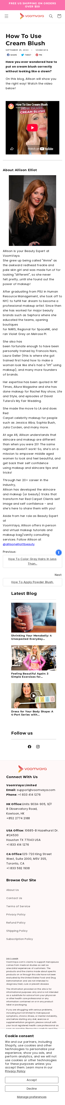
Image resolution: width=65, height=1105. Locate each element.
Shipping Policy (17, 931)
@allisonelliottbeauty (19, 544)
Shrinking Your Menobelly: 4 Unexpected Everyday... (31, 637)
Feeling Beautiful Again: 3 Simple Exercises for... (29, 675)
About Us (12, 890)
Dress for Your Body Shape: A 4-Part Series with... (32, 713)
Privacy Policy (15, 1071)
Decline (32, 1089)
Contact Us (14, 898)
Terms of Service (18, 906)
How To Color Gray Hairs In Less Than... (32, 561)
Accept (32, 1080)
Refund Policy (15, 922)
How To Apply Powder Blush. (32, 582)
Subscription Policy (19, 939)
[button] (6, 16)
